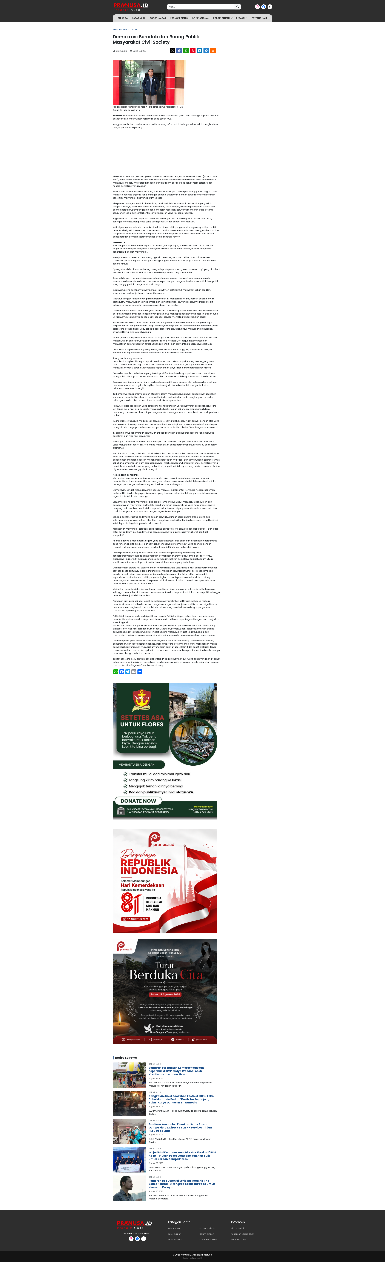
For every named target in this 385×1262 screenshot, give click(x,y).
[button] (232, 18)
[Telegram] (206, 50)
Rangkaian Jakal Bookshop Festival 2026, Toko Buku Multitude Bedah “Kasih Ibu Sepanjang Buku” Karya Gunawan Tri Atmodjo (181, 1099)
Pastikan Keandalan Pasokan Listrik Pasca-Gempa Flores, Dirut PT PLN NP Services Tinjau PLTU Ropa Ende (180, 1127)
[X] (172, 50)
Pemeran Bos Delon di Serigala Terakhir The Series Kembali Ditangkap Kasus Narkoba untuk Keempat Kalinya (182, 1184)
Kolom (133, 29)
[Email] (213, 50)
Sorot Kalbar (158, 18)
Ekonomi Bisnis (179, 18)
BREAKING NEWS (121, 29)
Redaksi (240, 18)
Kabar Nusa (138, 18)
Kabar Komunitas (208, 1239)
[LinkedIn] (199, 50)
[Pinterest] (193, 50)
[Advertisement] (166, 153)
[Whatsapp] (186, 50)
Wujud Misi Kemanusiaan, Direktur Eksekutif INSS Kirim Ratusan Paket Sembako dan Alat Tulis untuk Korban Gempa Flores (182, 1156)
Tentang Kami (259, 18)
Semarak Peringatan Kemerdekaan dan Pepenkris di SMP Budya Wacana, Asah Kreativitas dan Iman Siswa (176, 1071)
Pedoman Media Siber (242, 1233)
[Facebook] (179, 50)
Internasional (200, 18)
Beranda (123, 18)
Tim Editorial (237, 1228)
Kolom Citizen (221, 18)
